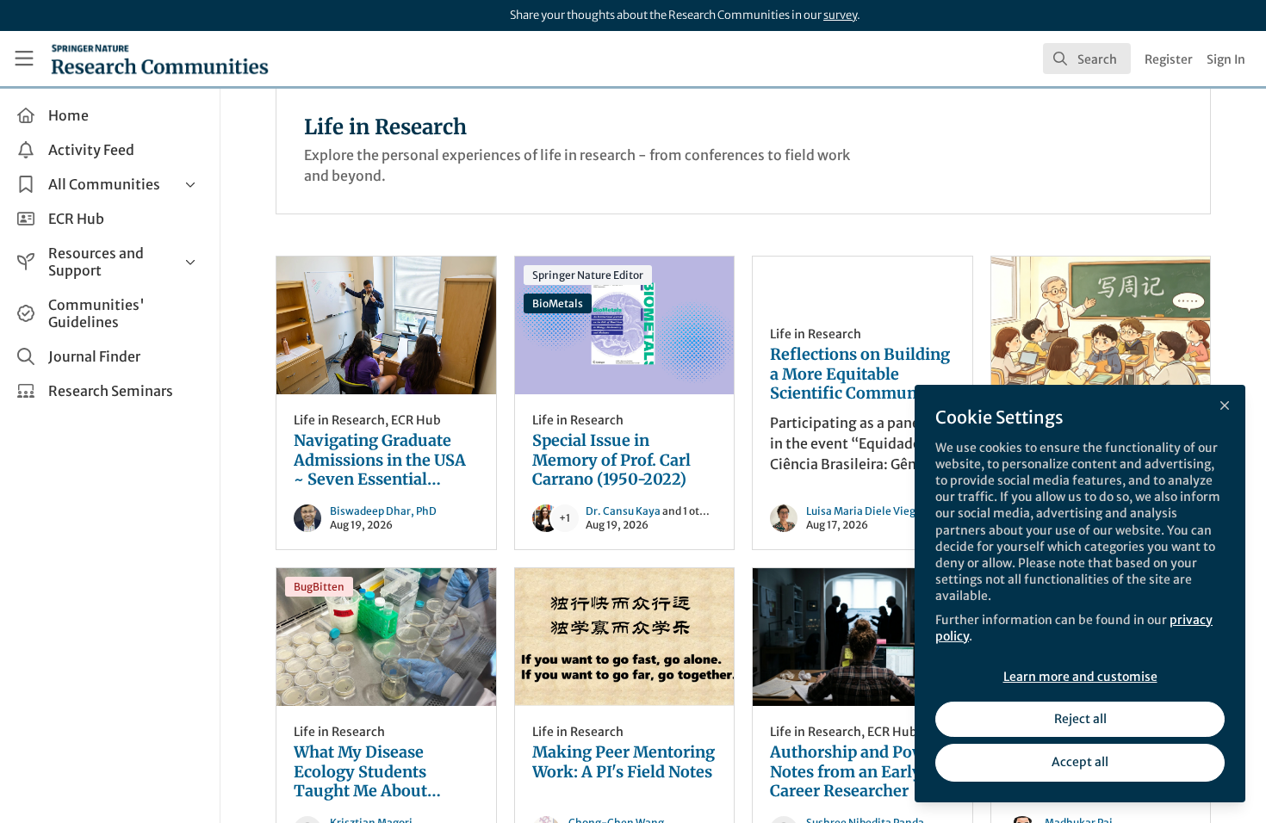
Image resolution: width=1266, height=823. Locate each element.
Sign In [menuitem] (1226, 59)
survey (840, 15)
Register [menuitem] (1169, 59)
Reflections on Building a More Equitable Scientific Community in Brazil (860, 374)
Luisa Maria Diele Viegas (866, 510)
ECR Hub (416, 420)
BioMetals (557, 303)
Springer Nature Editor (587, 275)
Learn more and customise (1080, 676)
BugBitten (319, 586)
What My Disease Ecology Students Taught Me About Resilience (386, 637)
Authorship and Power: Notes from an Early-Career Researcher (862, 637)
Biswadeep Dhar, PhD (383, 510)
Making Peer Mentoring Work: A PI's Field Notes (625, 637)
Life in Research (339, 420)
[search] (1087, 58)
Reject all (1080, 719)
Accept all (1080, 762)
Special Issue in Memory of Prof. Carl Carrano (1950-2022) (625, 325)
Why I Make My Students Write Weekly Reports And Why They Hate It (1101, 325)
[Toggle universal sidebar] (24, 58)
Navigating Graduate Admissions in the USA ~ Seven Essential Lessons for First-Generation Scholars (386, 325)
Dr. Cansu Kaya (623, 510)
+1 (564, 517)
